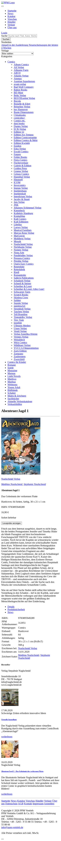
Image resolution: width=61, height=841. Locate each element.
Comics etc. (19, 120)
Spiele (11, 367)
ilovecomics (19, 185)
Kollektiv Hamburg (23, 213)
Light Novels (14, 376)
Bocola (17, 101)
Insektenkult (20, 193)
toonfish (18, 322)
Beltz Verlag (20, 95)
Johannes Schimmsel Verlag (27, 207)
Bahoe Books (20, 89)
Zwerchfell (19, 359)
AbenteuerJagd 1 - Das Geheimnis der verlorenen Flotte (22, 771)
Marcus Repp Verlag (24, 233)
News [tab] (10, 612)
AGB (20, 803)
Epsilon (17, 146)
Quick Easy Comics (23, 264)
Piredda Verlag (21, 261)
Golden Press (20, 168)
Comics (11, 61)
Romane (12, 365)
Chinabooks (20, 115)
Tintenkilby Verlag (23, 317)
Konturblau (19, 216)
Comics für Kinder (17, 362)
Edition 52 (19, 132)
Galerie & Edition (22, 165)
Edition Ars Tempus (23, 134)
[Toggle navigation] (2, 6)
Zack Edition (20, 351)
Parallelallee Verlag (23, 255)
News (10, 13)
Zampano (18, 353)
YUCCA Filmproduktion (26, 348)
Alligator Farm (21, 70)
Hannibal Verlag (22, 176)
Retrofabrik (19, 269)
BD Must (18, 92)
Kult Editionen (21, 221)
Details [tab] (11, 606)
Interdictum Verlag (23, 196)
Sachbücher (13, 398)
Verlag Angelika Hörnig (25, 334)
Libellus (18, 224)
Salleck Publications (24, 278)
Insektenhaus (20, 191)
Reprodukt (19, 266)
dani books (19, 123)
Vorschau (12, 19)
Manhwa (12, 379)
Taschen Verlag (21, 311)
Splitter (17, 300)
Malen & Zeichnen (17, 395)
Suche (4, 35)
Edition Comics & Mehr (26, 140)
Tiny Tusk (19, 320)
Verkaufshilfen (15, 404)
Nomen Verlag (21, 249)
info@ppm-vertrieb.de (12, 827)
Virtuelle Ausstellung (9, 719)
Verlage (11, 24)
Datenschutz (11, 803)
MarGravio (19, 235)
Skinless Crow (21, 297)
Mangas (11, 373)
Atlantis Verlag (21, 75)
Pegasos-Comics (22, 258)
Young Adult (14, 387)
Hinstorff (18, 179)
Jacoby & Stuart (22, 199)
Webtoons (12, 384)
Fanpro (17, 154)
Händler (11, 22)
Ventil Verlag (20, 331)
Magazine (12, 370)
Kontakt (28, 803)
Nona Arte (19, 252)
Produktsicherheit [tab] (16, 609)
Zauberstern (19, 356)
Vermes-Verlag (21, 336)
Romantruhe (20, 275)
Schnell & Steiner (22, 283)
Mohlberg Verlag (22, 238)
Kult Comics (20, 219)
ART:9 (17, 73)
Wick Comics (20, 342)
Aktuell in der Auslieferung (15, 45)
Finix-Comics (20, 160)
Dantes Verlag (21, 126)
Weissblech (19, 339)
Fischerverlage (21, 162)
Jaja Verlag (19, 202)
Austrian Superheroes (24, 81)
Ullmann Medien (22, 325)
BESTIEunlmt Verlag (24, 98)
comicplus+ (19, 118)
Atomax (18, 78)
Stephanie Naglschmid (35, 484)
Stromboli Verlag (22, 308)
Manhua (12, 381)
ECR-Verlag (20, 129)
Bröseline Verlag (22, 106)
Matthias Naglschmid (11, 484)
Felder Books (20, 157)
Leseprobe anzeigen (12, 523)
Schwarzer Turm (22, 292)
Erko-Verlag (20, 148)
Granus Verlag (21, 171)
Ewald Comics (21, 151)
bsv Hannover (21, 109)
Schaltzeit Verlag (22, 280)
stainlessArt (19, 306)
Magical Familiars (22, 230)
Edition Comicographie (25, 137)
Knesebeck (19, 210)
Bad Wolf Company (24, 87)
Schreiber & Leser (23, 286)
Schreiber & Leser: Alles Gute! (29, 289)
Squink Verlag (21, 303)
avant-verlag (20, 84)
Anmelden (49, 803)
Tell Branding (20, 314)
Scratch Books (21, 294)
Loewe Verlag (21, 227)
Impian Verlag (21, 188)
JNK (16, 205)
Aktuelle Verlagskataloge (20, 401)
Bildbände (13, 390)
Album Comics (21, 64)
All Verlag (19, 67)
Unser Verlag (20, 328)
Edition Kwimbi (22, 143)
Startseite (12, 10)
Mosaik (17, 241)
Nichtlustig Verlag (23, 247)
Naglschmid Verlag (23, 244)
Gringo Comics (21, 174)
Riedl (16, 272)
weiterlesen (6, 736)
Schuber (12, 393)
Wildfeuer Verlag (22, 345)
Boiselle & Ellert (22, 103)
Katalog (11, 16)
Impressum (38, 803)
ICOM (17, 182)
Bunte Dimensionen (23, 112)
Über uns (12, 27)
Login (4, 33)
